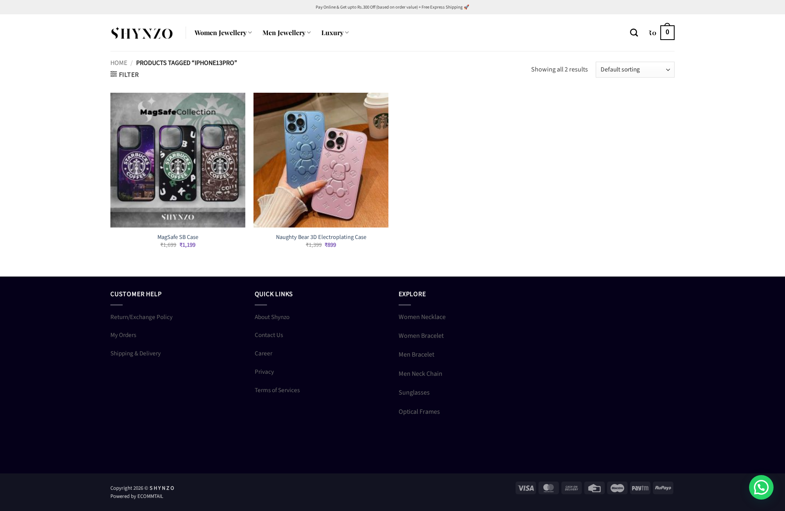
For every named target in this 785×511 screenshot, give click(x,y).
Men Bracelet (416, 354)
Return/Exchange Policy (141, 316)
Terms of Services (277, 390)
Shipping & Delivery (135, 353)
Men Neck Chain (420, 373)
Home (118, 62)
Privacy (264, 371)
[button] (661, 33)
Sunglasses (414, 392)
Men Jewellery (283, 32)
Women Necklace (422, 316)
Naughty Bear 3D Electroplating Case (321, 237)
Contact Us (269, 334)
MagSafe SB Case (177, 237)
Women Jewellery (221, 32)
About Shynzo (272, 316)
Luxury (332, 32)
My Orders (123, 334)
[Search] (634, 32)
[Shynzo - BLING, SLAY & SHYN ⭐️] (141, 32)
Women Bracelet (421, 335)
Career (263, 353)
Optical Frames (419, 411)
